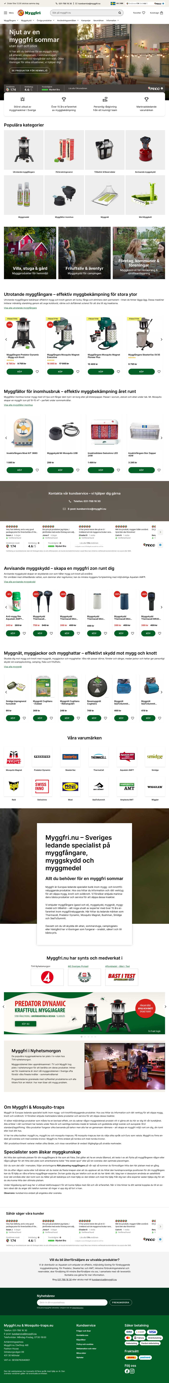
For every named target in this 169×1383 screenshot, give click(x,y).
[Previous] (6, 346)
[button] (8, 13)
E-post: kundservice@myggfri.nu (87, 508)
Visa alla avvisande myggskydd (19, 581)
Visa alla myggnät (13, 666)
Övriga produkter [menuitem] (44, 20)
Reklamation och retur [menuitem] (86, 1348)
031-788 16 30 (65, 3)
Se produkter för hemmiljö (30, 70)
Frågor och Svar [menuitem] (83, 1331)
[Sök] (119, 13)
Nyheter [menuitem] (80, 1357)
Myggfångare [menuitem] (10, 20)
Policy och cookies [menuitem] (84, 1344)
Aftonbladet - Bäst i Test (117, 966)
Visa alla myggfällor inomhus (18, 405)
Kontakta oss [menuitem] (82, 1335)
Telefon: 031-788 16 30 (87, 501)
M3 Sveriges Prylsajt (78, 966)
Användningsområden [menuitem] (66, 20)
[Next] (161, 346)
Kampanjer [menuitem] (86, 20)
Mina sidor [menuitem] (81, 1353)
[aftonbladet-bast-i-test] (121, 977)
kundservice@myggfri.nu (89, 3)
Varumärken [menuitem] (98, 20)
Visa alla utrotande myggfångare (20, 308)
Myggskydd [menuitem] (26, 20)
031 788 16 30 (64, 1279)
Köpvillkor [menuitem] (81, 1340)
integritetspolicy (77, 1308)
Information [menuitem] (111, 20)
